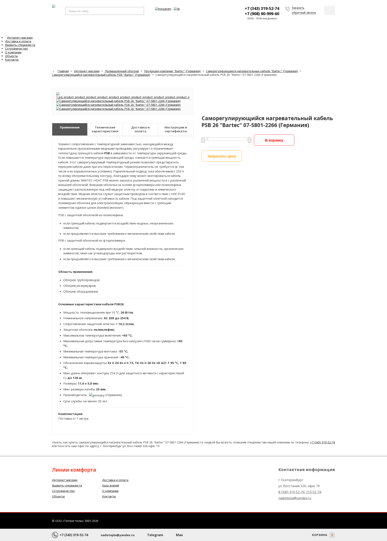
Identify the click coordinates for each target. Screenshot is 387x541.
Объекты (58, 496)
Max (179, 535)
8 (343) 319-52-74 (291, 492)
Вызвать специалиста (67, 485)
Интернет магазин (64, 480)
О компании (110, 491)
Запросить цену (221, 156)
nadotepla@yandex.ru (294, 498)
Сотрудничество (63, 491)
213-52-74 (313, 492)
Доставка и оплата (115, 480)
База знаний (110, 485)
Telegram (155, 535)
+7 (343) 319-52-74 (262, 8)
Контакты (109, 496)
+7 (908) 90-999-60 (262, 13)
